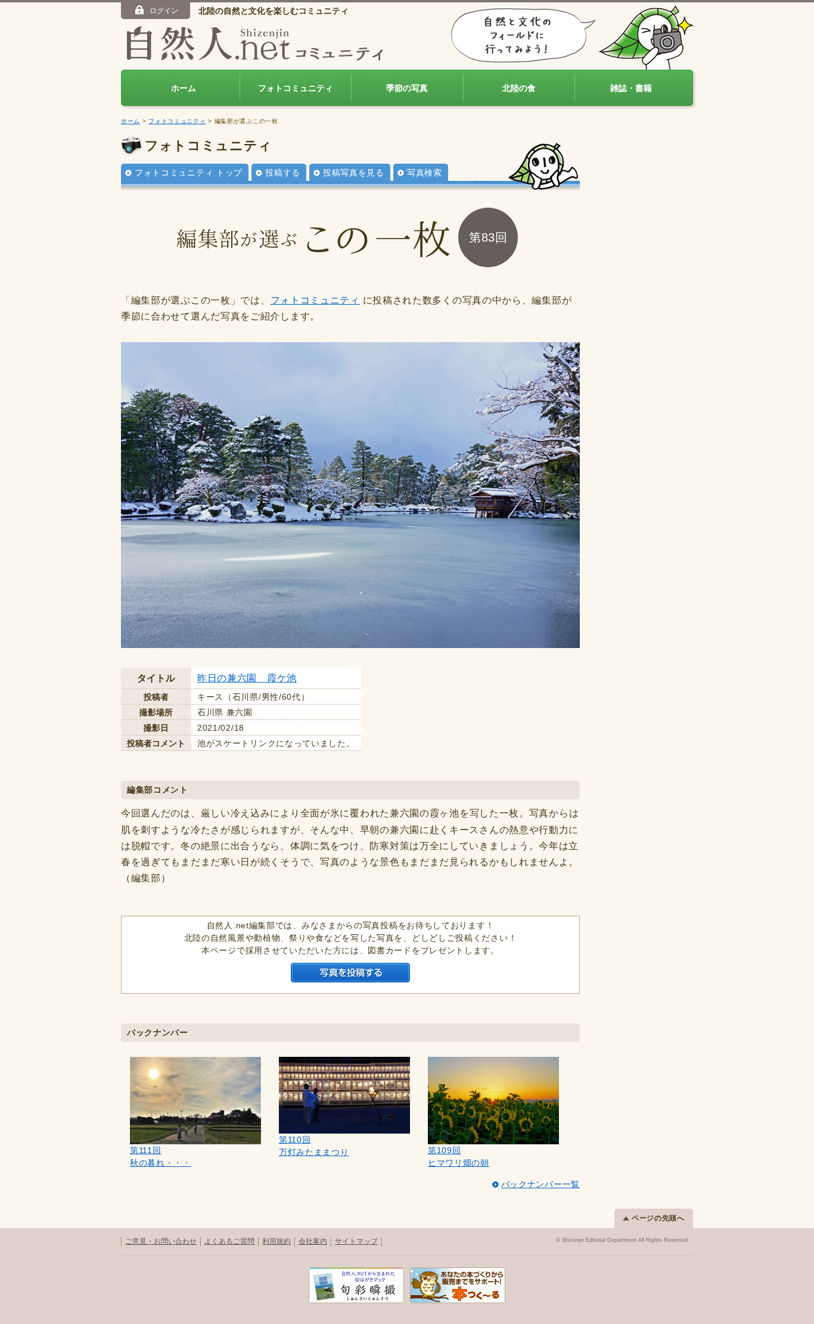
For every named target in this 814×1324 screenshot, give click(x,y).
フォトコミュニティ (295, 88)
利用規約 (276, 1241)
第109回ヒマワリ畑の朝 (458, 1156)
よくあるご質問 (229, 1241)
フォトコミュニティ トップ (189, 172)
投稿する (282, 172)
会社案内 (313, 1241)
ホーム (183, 88)
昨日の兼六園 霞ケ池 (247, 678)
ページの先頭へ (658, 1218)
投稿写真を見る (353, 172)
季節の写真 (407, 88)
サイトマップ (356, 1241)
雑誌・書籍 (631, 88)
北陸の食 (519, 88)
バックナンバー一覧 (540, 1184)
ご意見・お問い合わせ (161, 1241)
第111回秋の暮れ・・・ (160, 1156)
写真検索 (424, 172)
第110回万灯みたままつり (314, 1146)
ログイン (164, 11)
